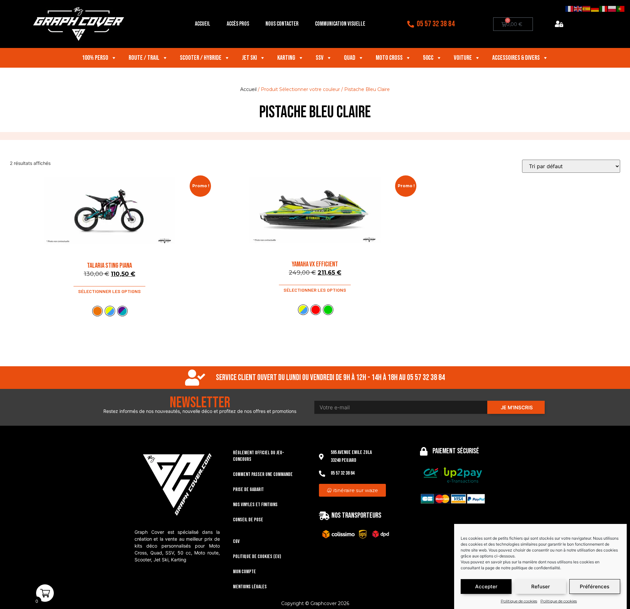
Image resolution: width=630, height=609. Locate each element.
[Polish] (612, 8)
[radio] (97, 311)
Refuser (540, 586)
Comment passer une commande (263, 474)
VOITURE (463, 58)
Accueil (202, 23)
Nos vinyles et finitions (255, 505)
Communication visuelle (340, 23)
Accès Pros (238, 23)
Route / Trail (144, 58)
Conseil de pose (248, 520)
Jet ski (249, 58)
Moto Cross (389, 58)
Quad (349, 58)
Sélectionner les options (109, 291)
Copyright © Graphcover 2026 (315, 603)
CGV (236, 541)
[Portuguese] (621, 8)
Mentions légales (250, 587)
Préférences (594, 586)
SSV (320, 58)
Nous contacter (282, 23)
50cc (428, 58)
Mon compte (244, 572)
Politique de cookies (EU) (257, 556)
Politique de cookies (519, 600)
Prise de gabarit (248, 489)
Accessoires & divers (516, 58)
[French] (569, 8)
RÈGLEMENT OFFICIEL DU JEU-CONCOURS (258, 456)
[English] (578, 8)
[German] (595, 8)
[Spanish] (586, 8)
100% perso (95, 58)
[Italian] (603, 8)
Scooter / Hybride (200, 58)
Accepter (486, 586)
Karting (286, 58)
